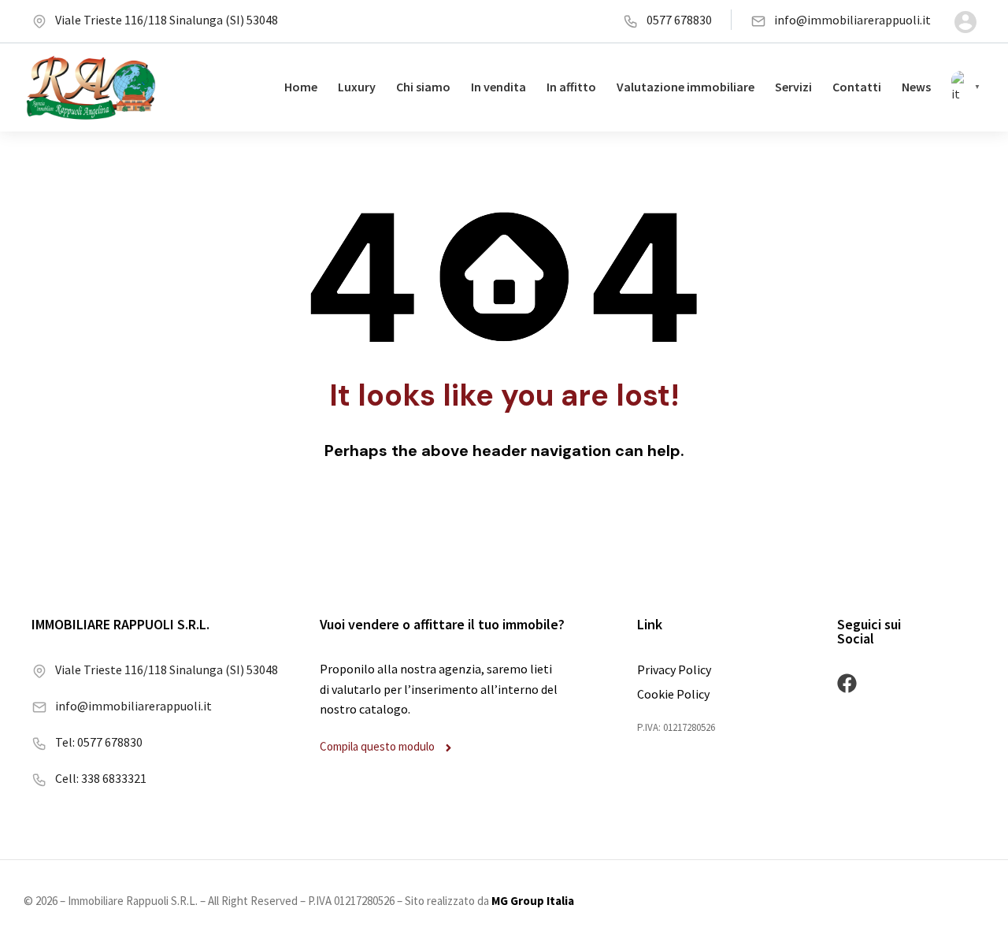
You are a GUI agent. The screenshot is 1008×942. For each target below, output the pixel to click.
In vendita (498, 87)
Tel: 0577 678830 (99, 742)
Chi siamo (423, 87)
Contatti (856, 87)
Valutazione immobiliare (685, 87)
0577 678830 (679, 20)
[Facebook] (847, 683)
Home (300, 87)
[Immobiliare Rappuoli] (91, 87)
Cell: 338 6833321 (100, 778)
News (916, 87)
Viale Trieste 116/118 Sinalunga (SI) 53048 (166, 20)
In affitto (571, 87)
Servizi (793, 87)
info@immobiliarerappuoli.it (852, 20)
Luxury (357, 87)
